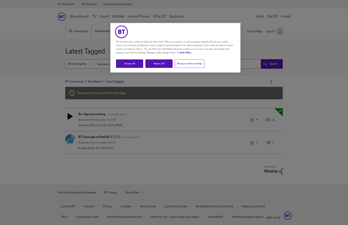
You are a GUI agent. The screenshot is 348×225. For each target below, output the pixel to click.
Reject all (159, 63)
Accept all (129, 63)
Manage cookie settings (189, 63)
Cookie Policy (184, 52)
